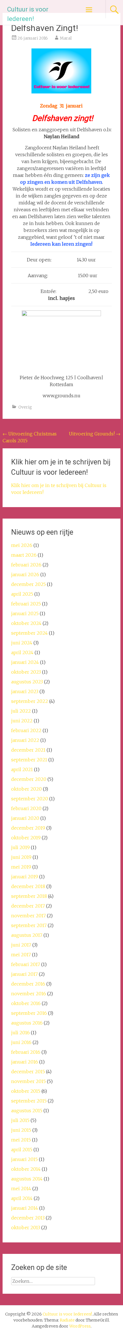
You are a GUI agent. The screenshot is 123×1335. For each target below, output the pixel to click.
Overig (25, 407)
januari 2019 (24, 876)
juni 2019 (21, 857)
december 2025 (28, 584)
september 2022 (29, 701)
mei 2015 (21, 1140)
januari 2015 (24, 1159)
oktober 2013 (25, 1227)
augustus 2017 (26, 935)
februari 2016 (25, 1052)
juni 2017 (21, 945)
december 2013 (28, 1218)
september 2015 (29, 1101)
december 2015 (28, 1071)
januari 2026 (25, 574)
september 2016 (29, 1013)
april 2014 (22, 1198)
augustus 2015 (26, 1110)
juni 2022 (22, 721)
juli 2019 (20, 847)
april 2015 (21, 1149)
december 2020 (28, 779)
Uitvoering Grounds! (94, 434)
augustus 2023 (27, 682)
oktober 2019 (26, 838)
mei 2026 (21, 545)
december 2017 (28, 906)
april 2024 (22, 652)
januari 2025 (25, 613)
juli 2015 (20, 1120)
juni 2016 (21, 1042)
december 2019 (28, 828)
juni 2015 (21, 1130)
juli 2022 (21, 711)
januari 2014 (24, 1208)
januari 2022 (25, 740)
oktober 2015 (25, 1091)
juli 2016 (20, 1032)
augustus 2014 (27, 1179)
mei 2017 (21, 954)
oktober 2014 (26, 1169)
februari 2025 (26, 604)
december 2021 (28, 750)
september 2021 (29, 760)
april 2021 (22, 769)
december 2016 (28, 984)
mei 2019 (21, 867)
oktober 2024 (26, 623)
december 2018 (28, 886)
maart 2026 (24, 555)
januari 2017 (24, 974)
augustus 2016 (27, 1023)
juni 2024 (21, 643)
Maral (66, 38)
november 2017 (28, 915)
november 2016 (28, 993)
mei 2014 (21, 1188)
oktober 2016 (26, 1003)
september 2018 (29, 896)
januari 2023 (24, 691)
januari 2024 (25, 662)
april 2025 (22, 594)
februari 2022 (26, 730)
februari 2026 (26, 565)
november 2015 (28, 1081)
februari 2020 (26, 808)
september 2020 (29, 799)
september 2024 (29, 633)
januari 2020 (25, 818)
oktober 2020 (26, 789)
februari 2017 (25, 964)
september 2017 (29, 925)
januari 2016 (24, 1062)
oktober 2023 (26, 672)
